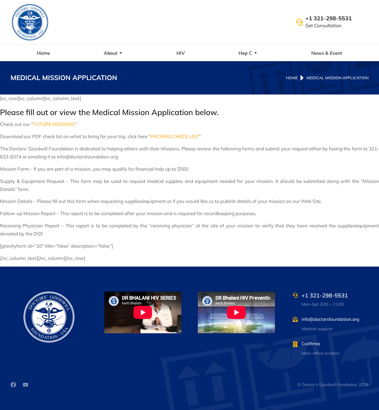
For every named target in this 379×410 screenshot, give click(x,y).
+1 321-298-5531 (328, 18)
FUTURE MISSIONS (54, 124)
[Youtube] (25, 384)
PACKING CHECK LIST (174, 136)
